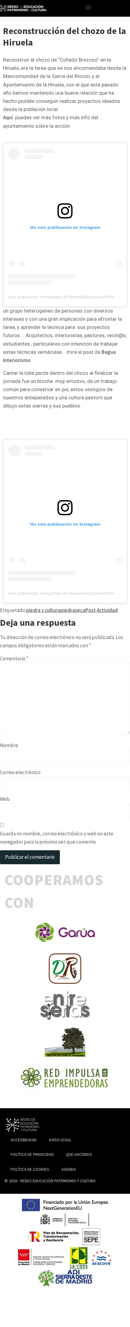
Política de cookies (30, 1169)
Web (5, 799)
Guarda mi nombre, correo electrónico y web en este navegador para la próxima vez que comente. (56, 837)
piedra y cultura (43, 610)
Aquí (8, 117)
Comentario (14, 658)
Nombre (9, 745)
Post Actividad (101, 610)
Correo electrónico (20, 772)
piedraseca (72, 610)
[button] (88, 7)
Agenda (68, 1169)
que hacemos (79, 1154)
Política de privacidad (32, 1154)
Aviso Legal (60, 1140)
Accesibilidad (24, 1140)
